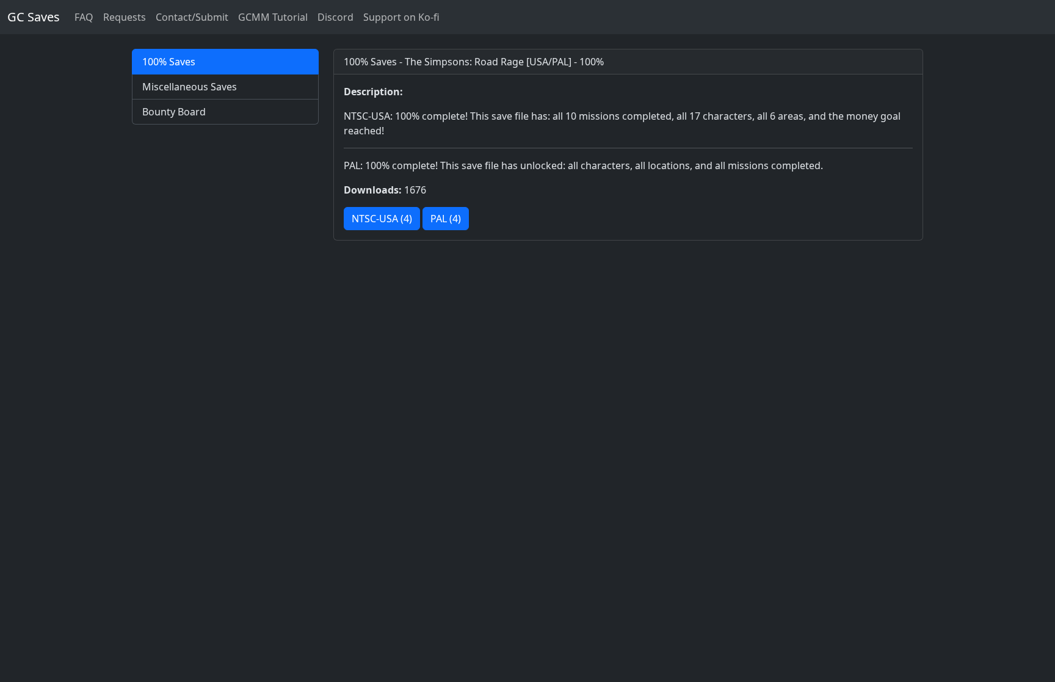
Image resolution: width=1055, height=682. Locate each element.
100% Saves (168, 61)
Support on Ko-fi (401, 17)
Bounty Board (174, 111)
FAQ (83, 17)
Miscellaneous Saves (189, 86)
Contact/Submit (192, 17)
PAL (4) (445, 218)
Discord (335, 17)
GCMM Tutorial (273, 17)
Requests (124, 17)
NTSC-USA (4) (382, 218)
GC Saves (33, 17)
